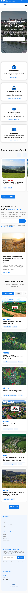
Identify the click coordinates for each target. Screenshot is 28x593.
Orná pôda (5, 542)
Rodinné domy (6, 538)
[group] (13, 174)
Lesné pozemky (6, 544)
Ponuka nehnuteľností (7, 518)
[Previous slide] (19, 155)
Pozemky (5, 534)
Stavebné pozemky (7, 540)
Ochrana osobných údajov (8, 524)
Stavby (4, 536)
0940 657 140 (5, 577)
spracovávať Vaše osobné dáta (7, 226)
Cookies (4, 526)
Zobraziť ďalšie (14, 506)
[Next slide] (25, 155)
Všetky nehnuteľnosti (8, 196)
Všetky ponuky (8, 293)
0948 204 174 (5, 579)
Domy (18, 293)
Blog (3, 520)
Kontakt (4, 522)
